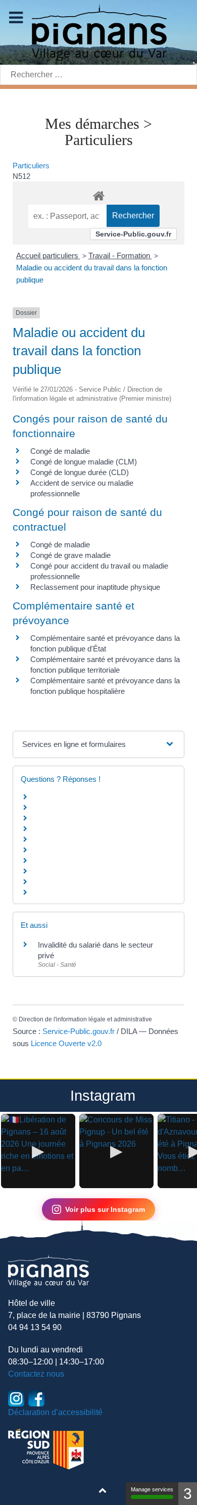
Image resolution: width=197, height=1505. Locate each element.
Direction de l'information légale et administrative (85, 1019)
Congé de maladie (60, 451)
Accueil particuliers (48, 255)
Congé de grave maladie (70, 555)
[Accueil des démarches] (98, 194)
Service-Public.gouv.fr (133, 234)
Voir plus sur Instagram (105, 1209)
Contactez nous (36, 1374)
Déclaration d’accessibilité (55, 1412)
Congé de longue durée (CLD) (79, 472)
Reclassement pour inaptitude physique (95, 587)
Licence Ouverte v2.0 (66, 1043)
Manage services (152, 1489)
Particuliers (31, 165)
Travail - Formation (120, 255)
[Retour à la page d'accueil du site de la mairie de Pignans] (98, 31)
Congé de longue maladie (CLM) (83, 461)
